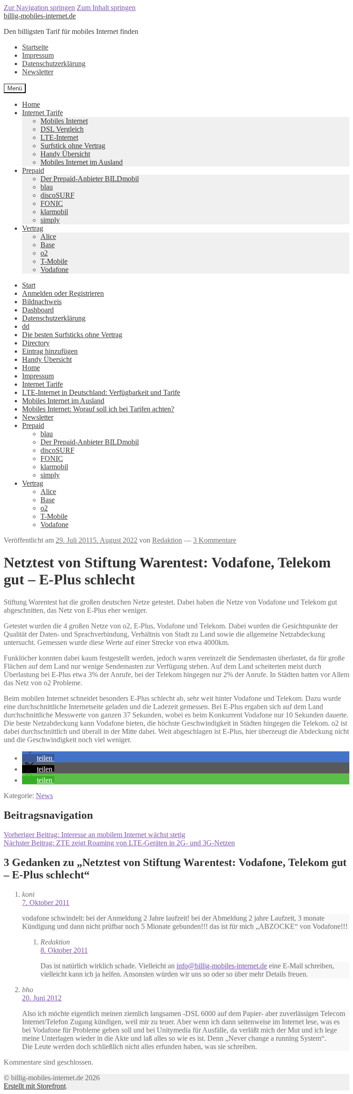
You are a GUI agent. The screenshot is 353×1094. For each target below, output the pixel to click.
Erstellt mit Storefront (35, 1086)
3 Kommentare (214, 540)
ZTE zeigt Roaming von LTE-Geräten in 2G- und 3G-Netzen (119, 843)
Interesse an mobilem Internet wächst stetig (94, 835)
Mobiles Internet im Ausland (81, 162)
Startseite (35, 47)
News (44, 796)
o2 (44, 253)
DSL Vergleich (62, 129)
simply (50, 220)
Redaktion (167, 540)
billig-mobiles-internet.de (40, 16)
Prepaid (33, 170)
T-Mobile (54, 261)
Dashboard (38, 310)
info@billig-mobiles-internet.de (221, 966)
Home (31, 104)
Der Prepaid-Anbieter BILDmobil (89, 179)
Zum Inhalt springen (106, 7)
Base (47, 245)
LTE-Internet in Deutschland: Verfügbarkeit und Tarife (101, 392)
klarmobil (54, 212)
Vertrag (32, 228)
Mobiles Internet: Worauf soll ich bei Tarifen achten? (98, 409)
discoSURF (57, 195)
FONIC (51, 203)
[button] (38, 758)
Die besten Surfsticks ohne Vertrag (72, 335)
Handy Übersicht (65, 154)
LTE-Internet (59, 137)
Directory (36, 343)
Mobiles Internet (64, 121)
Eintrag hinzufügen (50, 351)
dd (25, 326)
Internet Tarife (42, 113)
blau (46, 187)
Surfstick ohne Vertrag (72, 146)
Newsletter (37, 72)
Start (28, 285)
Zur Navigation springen (39, 7)
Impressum (38, 55)
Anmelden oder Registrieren (63, 293)
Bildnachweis (42, 301)
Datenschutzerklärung (53, 63)
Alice (48, 236)
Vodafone (54, 269)
